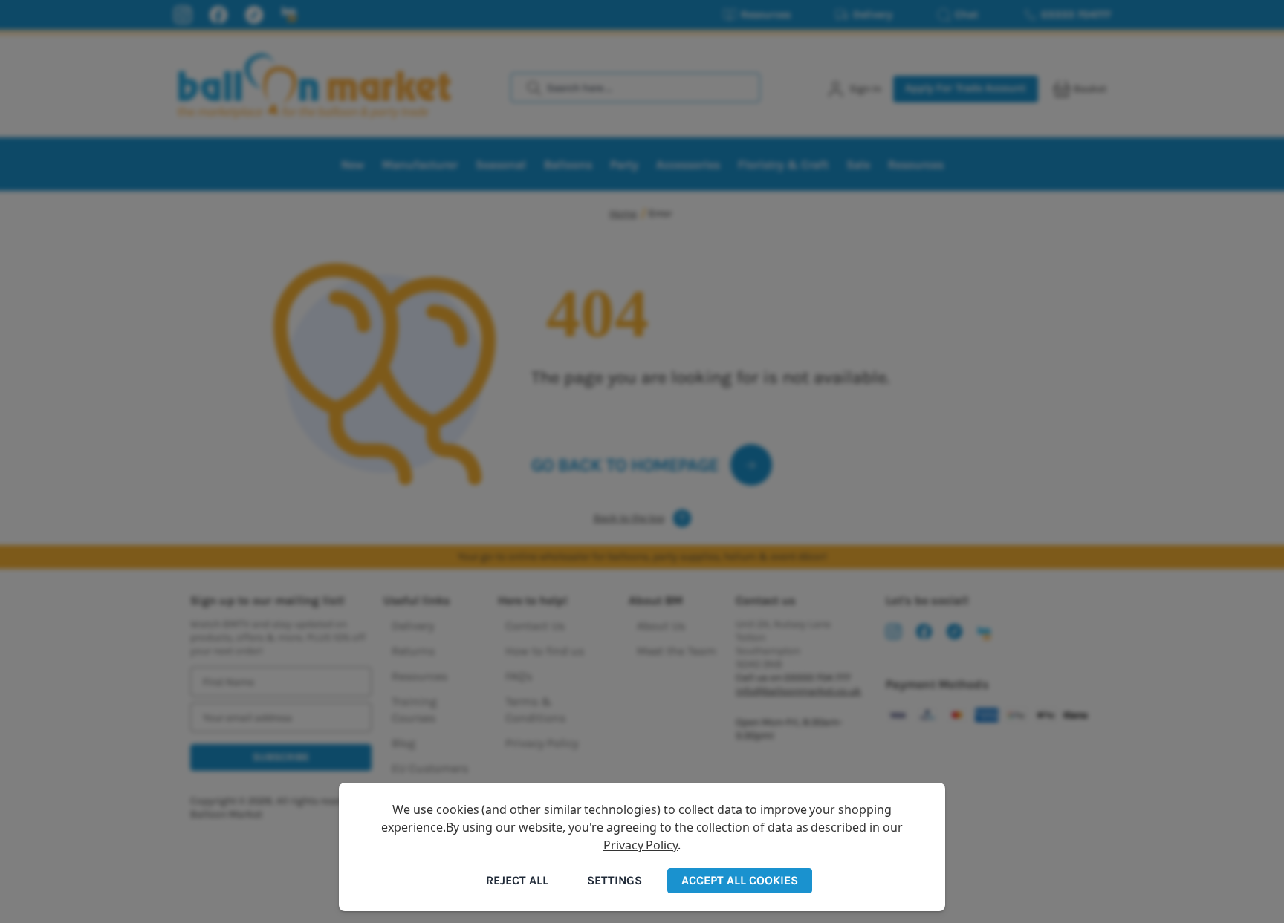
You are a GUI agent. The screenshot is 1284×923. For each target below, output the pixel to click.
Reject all (517, 880)
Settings (614, 880)
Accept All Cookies (739, 880)
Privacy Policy (640, 845)
